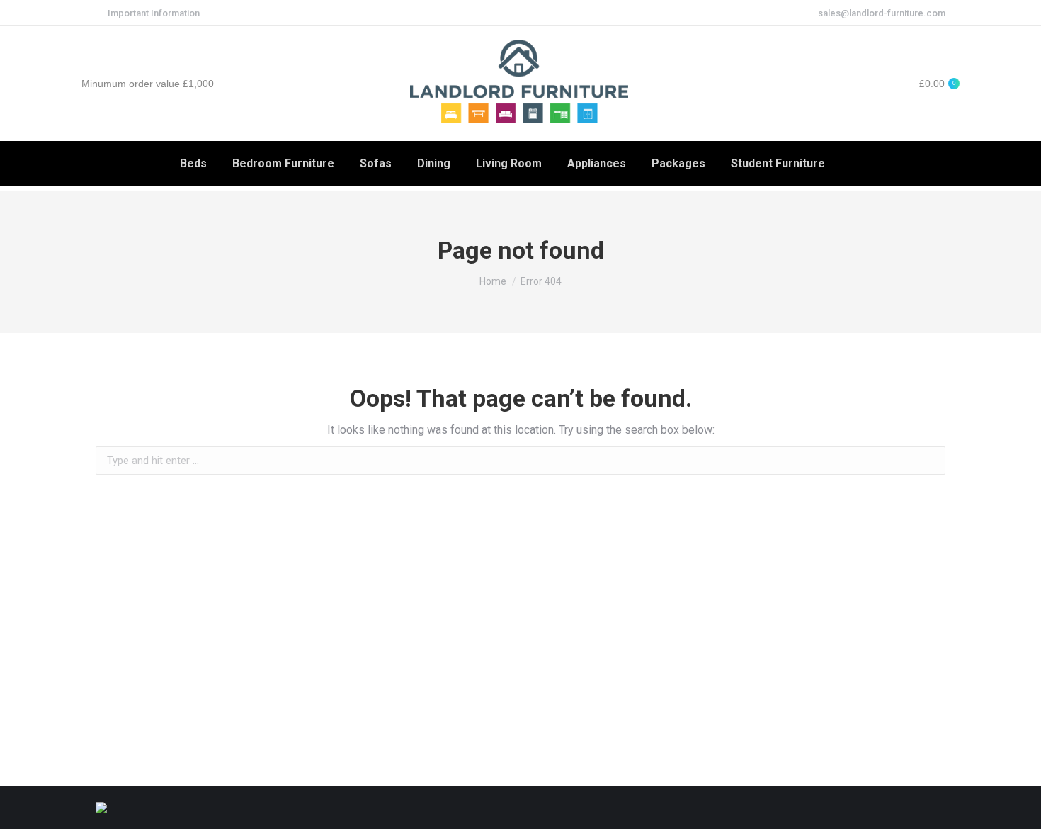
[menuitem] (193, 164)
